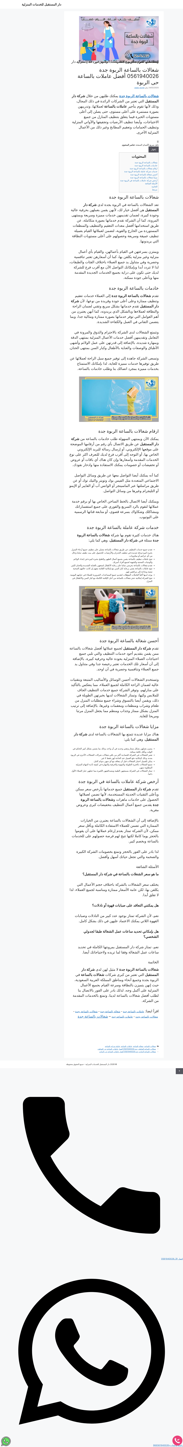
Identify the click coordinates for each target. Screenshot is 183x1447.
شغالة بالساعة (138, 1046)
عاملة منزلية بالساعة (112, 1046)
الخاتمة (154, 186)
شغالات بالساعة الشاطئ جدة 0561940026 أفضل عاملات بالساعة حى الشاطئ (126, 1049)
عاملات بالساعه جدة (122, 1016)
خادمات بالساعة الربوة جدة (146, 165)
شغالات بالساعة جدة (93, 1016)
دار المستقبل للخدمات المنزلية (41, 4)
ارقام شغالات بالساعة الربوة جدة (143, 168)
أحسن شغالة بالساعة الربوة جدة (143, 174)
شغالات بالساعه (150, 1046)
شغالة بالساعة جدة (110, 1011)
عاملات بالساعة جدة (133, 1011)
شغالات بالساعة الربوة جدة (146, 162)
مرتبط (154, 189)
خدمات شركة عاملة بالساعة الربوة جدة (140, 171)
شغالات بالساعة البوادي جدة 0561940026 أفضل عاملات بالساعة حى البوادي (127, 1052)
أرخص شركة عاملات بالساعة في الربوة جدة (138, 180)
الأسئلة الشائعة (151, 183)
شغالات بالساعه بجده (147, 1016)
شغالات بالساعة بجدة (86, 1011)
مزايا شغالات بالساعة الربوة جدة (143, 177)
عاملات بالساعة (126, 1046)
